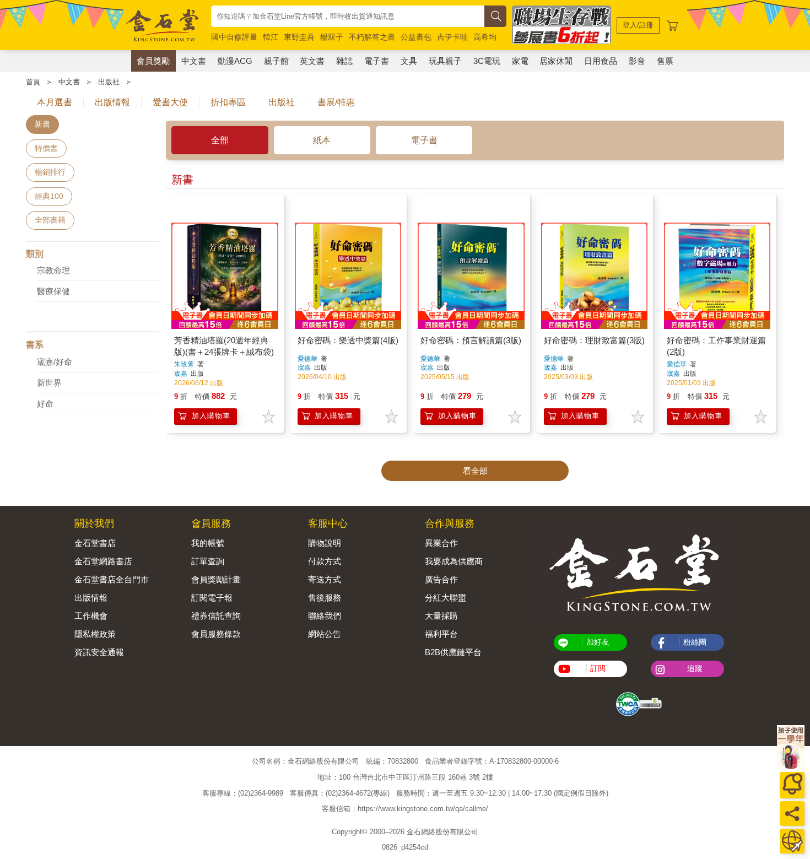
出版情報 (90, 597)
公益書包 (416, 37)
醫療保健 (53, 291)
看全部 (475, 471)
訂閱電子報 (212, 597)
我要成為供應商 (454, 561)
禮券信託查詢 (216, 615)
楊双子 (331, 37)
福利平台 (441, 634)
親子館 (276, 61)
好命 (45, 403)
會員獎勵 (153, 61)
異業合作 (441, 543)
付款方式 (324, 561)
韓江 (270, 37)
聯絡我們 (324, 615)
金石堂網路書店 (103, 561)
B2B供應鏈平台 (453, 652)
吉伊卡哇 (452, 37)
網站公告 (324, 634)
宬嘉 (181, 373)
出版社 (109, 82)
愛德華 (307, 359)
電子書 (376, 61)
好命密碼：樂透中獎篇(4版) (348, 340)
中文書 (193, 61)
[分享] (792, 813)
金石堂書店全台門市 (111, 579)
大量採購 (441, 615)
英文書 (312, 61)
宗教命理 (53, 270)
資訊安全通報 (99, 652)
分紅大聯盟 (445, 597)
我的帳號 (207, 543)
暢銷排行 (50, 172)
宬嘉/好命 (54, 361)
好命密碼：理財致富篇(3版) (594, 340)
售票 (665, 61)
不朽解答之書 (372, 37)
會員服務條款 (216, 634)
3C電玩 (486, 61)
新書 (42, 124)
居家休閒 (556, 61)
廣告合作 (441, 579)
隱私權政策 (95, 634)
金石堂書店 (95, 543)
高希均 (484, 37)
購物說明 (324, 543)
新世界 (49, 382)
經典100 (49, 196)
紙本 (322, 140)
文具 (409, 61)
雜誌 (344, 61)
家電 (520, 61)
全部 (220, 140)
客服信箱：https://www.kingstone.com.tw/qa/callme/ (405, 808)
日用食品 (600, 61)
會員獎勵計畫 (216, 579)
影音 (637, 61)
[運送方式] (792, 841)
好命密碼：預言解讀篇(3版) (470, 340)
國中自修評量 (234, 37)
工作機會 (90, 615)
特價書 (46, 148)
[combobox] (347, 16)
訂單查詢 (207, 561)
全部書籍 (50, 219)
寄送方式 (324, 579)
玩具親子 (445, 61)
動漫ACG (235, 61)
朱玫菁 (184, 364)
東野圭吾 (299, 37)
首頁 (33, 82)
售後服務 (324, 597)
